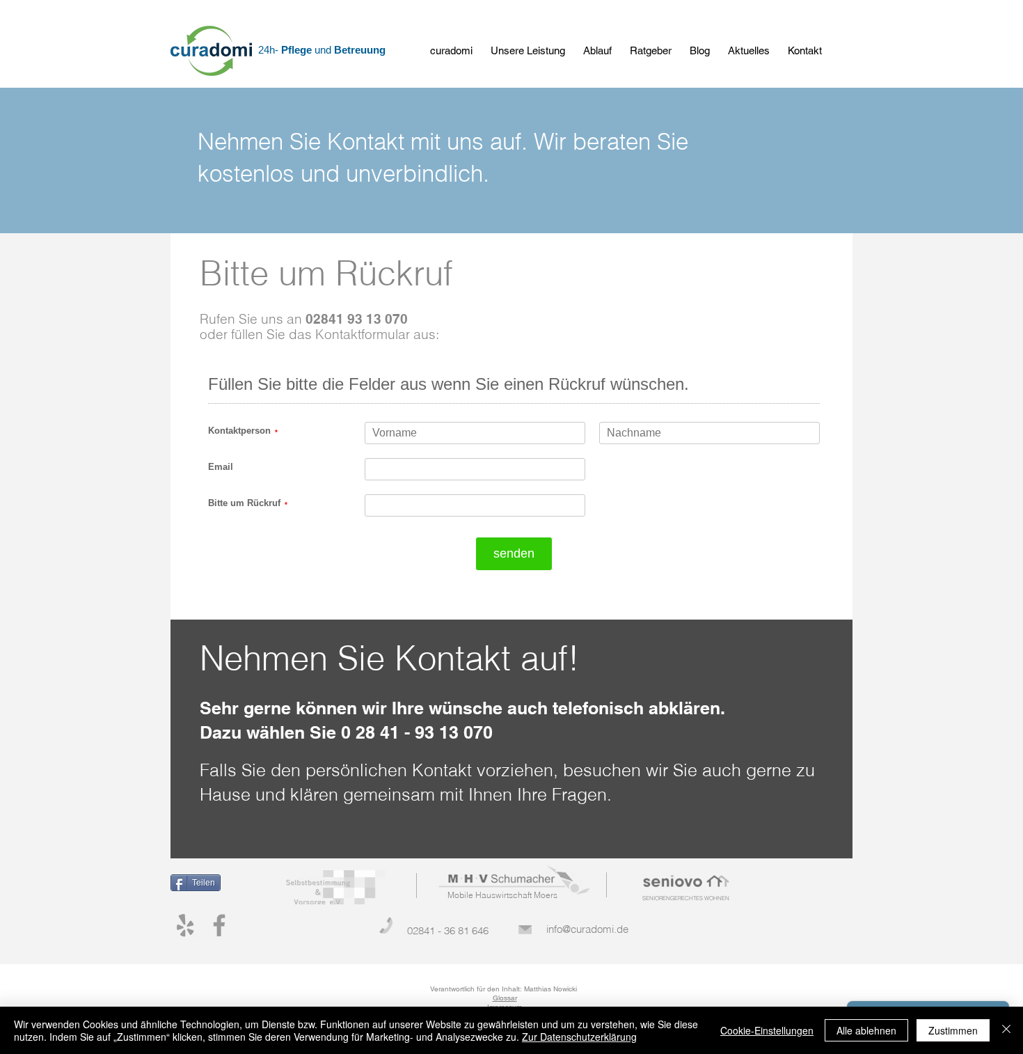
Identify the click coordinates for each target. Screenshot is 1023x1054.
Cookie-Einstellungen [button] (767, 1030)
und (324, 50)
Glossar (505, 997)
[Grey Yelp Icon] (185, 925)
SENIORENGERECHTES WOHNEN (685, 898)
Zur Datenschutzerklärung (579, 1037)
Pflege (298, 50)
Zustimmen (953, 1030)
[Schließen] (1006, 1030)
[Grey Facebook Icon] (219, 925)
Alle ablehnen (866, 1030)
